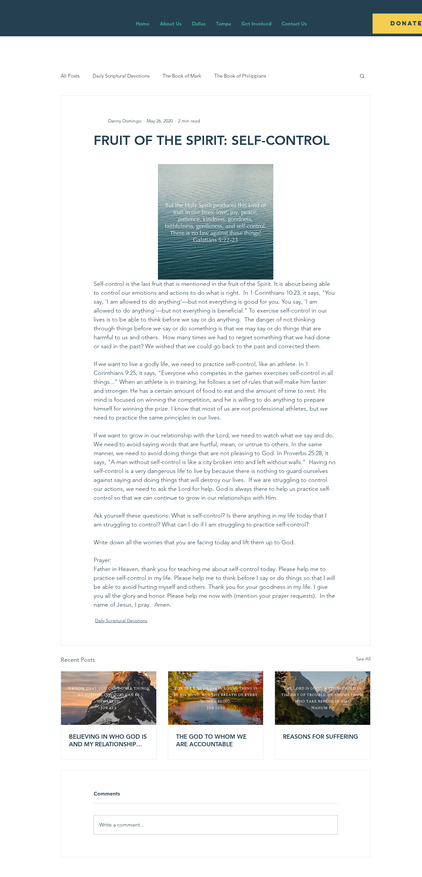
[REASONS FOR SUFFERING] (322, 698)
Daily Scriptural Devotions (121, 76)
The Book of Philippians (240, 76)
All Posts (70, 76)
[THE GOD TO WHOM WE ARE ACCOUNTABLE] (215, 698)
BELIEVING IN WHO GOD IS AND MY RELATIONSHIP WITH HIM (108, 740)
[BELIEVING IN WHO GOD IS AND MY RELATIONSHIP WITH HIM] (108, 698)
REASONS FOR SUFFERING (320, 736)
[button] (362, 75)
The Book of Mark (182, 76)
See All (363, 659)
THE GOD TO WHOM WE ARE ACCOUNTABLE (211, 740)
